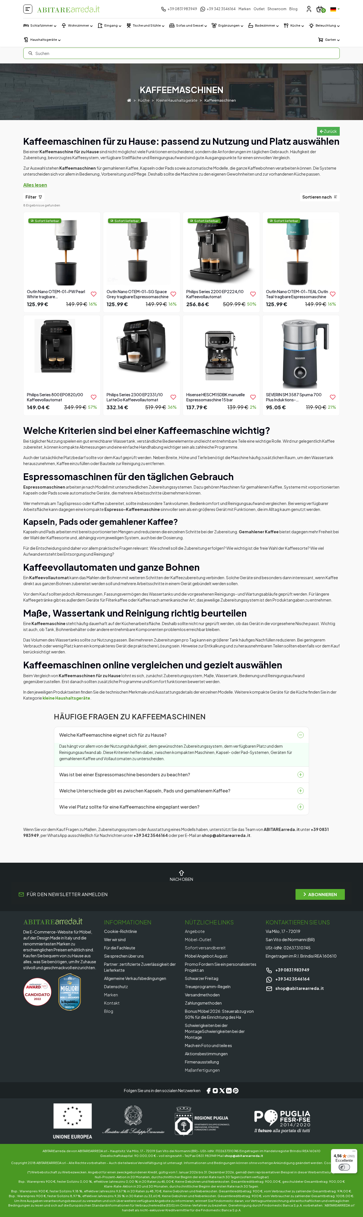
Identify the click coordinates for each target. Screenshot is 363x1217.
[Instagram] (215, 1090)
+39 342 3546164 (292, 978)
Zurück (330, 131)
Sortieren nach (317, 196)
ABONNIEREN (322, 894)
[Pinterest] (235, 1090)
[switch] (344, 1167)
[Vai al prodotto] (62, 262)
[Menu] (354, 1152)
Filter (31, 196)
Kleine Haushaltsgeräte (176, 100)
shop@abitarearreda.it (299, 988)
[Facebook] (208, 1090)
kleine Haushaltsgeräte (66, 697)
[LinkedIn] (228, 1090)
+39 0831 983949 (292, 969)
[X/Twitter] (222, 1090)
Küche (143, 100)
